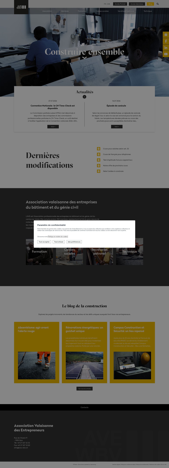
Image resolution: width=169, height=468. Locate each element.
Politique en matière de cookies (58, 237)
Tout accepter (44, 242)
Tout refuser (58, 242)
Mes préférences (74, 242)
